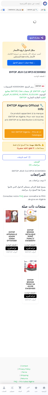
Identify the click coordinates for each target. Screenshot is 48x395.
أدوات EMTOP (39, 91)
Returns (24, 378)
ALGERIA (23, 94)
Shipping (24, 375)
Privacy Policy (24, 369)
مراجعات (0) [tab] (34, 165)
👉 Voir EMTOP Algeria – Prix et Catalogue (26, 133)
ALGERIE (14, 94)
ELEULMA (33, 94)
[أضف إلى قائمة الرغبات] (33, 213)
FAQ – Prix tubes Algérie (24, 381)
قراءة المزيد (30, 248)
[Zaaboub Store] (45, 4)
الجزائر (6, 94)
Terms (24, 372)
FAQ (21, 196)
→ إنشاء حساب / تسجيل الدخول (24, 63)
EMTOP (23, 97)
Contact (24, 366)
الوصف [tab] (37, 162)
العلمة (43, 97)
